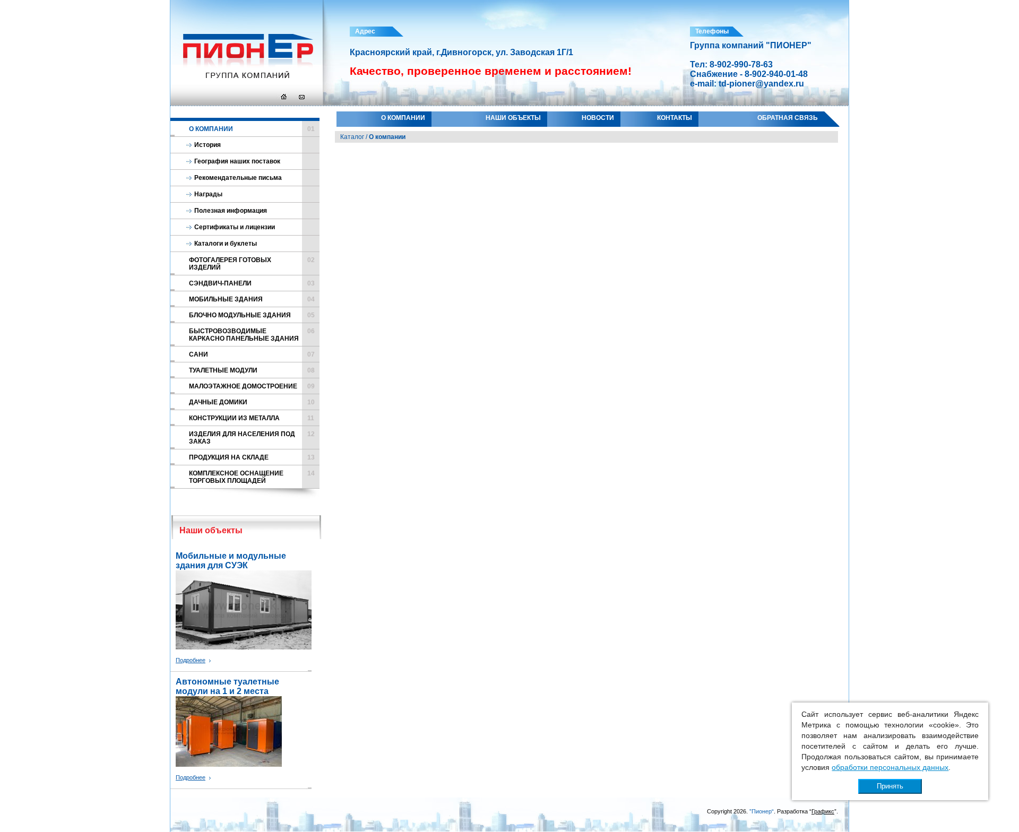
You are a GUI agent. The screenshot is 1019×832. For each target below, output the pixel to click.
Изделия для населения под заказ (252, 437)
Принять (890, 786)
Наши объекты (513, 118)
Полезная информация (230, 210)
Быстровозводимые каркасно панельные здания (252, 334)
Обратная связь (787, 118)
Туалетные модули (252, 370)
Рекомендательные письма (238, 177)
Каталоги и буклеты (225, 243)
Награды (208, 194)
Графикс (822, 811)
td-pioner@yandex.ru (761, 83)
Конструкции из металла (251, 418)
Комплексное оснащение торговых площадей (252, 477)
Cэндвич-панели (252, 283)
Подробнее (190, 660)
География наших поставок (237, 161)
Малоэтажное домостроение (252, 386)
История (207, 145)
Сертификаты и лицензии (234, 227)
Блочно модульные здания (252, 315)
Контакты (674, 118)
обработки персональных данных (890, 767)
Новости (598, 118)
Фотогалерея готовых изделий (252, 263)
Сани (252, 354)
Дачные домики (252, 402)
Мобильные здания (252, 299)
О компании (403, 118)
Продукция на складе (252, 457)
